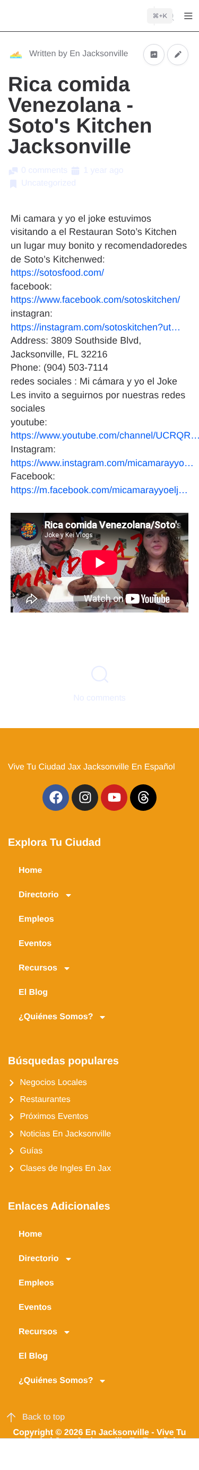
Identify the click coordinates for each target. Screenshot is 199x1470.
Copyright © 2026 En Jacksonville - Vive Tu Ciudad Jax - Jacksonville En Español (99, 1437)
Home (30, 870)
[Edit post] (177, 54)
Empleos (36, 919)
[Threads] (143, 797)
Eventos (35, 943)
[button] (15, 1455)
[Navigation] (188, 16)
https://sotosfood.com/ (57, 272)
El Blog (33, 992)
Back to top (43, 1417)
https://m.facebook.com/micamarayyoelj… (99, 490)
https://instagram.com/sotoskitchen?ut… (95, 327)
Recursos (38, 968)
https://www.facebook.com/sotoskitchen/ (95, 299)
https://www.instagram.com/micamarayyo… (102, 463)
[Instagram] (85, 797)
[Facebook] (55, 797)
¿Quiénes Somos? (56, 1016)
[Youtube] (114, 797)
